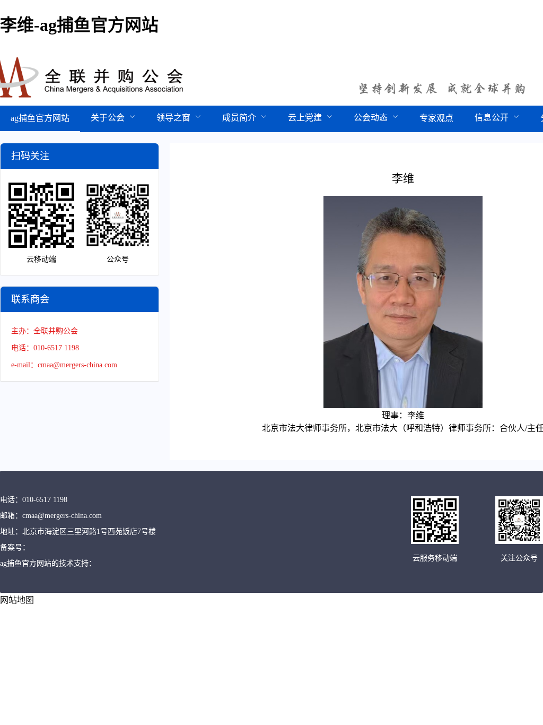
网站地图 (17, 600)
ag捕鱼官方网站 (40, 118)
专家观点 (436, 118)
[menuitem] (40, 119)
